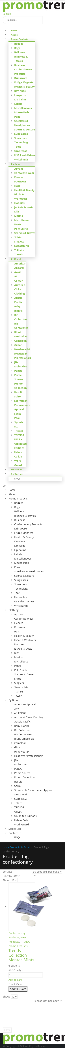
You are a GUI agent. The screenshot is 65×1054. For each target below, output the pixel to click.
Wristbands (21, 159)
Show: (6, 880)
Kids (17, 211)
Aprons (18, 168)
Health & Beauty (24, 86)
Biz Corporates (23, 734)
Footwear (20, 181)
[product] (22, 907)
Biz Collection (22, 730)
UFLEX (18, 439)
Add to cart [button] (15, 979)
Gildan (18, 345)
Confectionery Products (28, 524)
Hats (17, 185)
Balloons (19, 52)
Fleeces (18, 177)
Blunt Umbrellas (24, 738)
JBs (16, 362)
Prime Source (22, 773)
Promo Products (19, 39)
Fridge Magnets (23, 82)
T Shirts (19, 250)
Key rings (20, 91)
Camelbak (20, 340)
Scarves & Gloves (24, 233)
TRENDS (19, 435)
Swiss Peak (20, 794)
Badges (18, 43)
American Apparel (25, 704)
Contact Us (17, 473)
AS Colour (20, 713)
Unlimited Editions (25, 816)
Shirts (17, 237)
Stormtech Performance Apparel (22, 405)
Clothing (15, 163)
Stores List (16, 469)
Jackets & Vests (23, 207)
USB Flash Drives (24, 155)
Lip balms (20, 99)
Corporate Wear (24, 173)
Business (19, 65)
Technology (21, 142)
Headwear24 (22, 349)
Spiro (17, 396)
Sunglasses (21, 133)
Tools (17, 146)
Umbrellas (20, 151)
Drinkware (20, 78)
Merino (18, 215)
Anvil (17, 272)
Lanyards (20, 95)
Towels (18, 254)
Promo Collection (24, 777)
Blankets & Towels (25, 515)
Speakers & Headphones (29, 571)
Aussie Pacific (22, 721)
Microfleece (21, 220)
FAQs (17, 478)
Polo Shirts (21, 228)
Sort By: (7, 871)
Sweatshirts (21, 246)
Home (14, 30)
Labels (18, 103)
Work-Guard (21, 824)
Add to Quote (18, 989)
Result (18, 392)
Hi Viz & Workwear (25, 640)
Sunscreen (20, 138)
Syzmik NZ (20, 798)
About (14, 34)
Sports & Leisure (24, 129)
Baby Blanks (21, 726)
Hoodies (19, 203)
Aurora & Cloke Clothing (20, 289)
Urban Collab (22, 820)
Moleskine (20, 366)
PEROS (18, 370)
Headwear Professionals (28, 756)
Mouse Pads (21, 112)
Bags (17, 48)
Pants (17, 224)
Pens (17, 116)
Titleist (18, 430)
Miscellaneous (23, 108)
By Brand (16, 258)
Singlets (19, 241)
